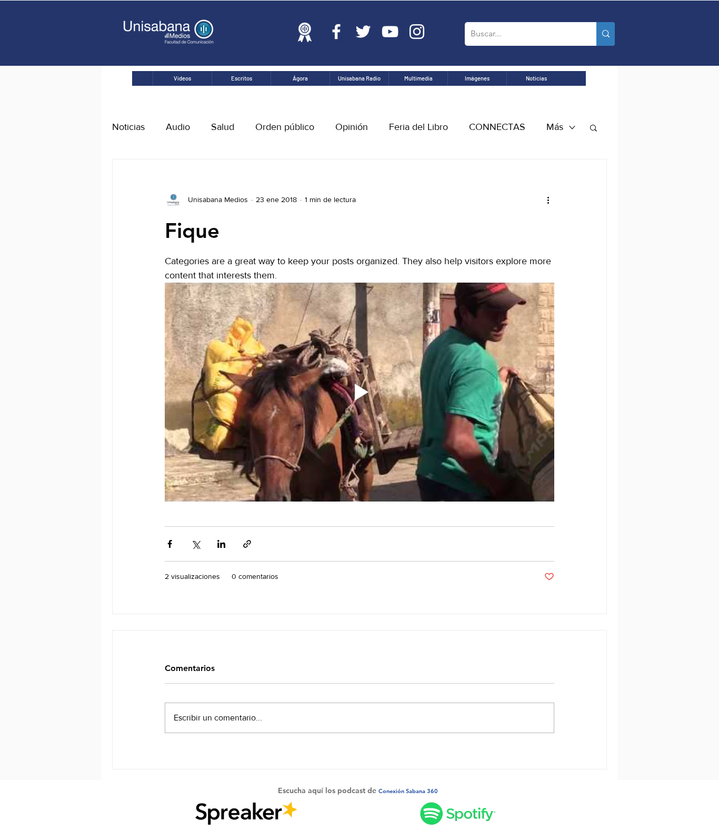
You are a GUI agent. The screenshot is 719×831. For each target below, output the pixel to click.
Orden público (284, 127)
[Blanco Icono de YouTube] (390, 32)
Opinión (351, 127)
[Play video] (359, 392)
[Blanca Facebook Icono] (336, 32)
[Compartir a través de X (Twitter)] (196, 544)
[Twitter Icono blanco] (363, 32)
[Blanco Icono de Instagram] (417, 32)
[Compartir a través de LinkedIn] (221, 544)
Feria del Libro (418, 127)
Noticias (128, 127)
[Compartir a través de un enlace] (247, 544)
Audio (178, 127)
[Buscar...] (605, 34)
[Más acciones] (548, 199)
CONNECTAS (497, 127)
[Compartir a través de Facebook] (170, 544)
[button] (593, 127)
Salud (222, 127)
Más (554, 127)
